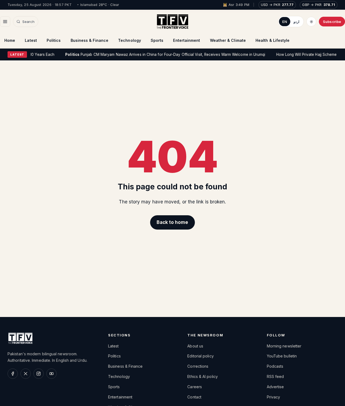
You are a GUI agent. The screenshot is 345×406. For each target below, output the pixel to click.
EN (284, 21)
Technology (129, 40)
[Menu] (5, 21)
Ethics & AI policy (202, 376)
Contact (194, 397)
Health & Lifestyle (273, 40)
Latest (31, 40)
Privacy (273, 397)
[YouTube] (51, 374)
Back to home (172, 222)
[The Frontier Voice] (172, 21)
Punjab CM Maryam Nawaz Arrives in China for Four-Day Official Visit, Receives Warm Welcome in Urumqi (162, 54)
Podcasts (275, 366)
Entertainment (186, 40)
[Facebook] (13, 374)
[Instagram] (38, 374)
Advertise (275, 386)
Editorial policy (200, 356)
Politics (54, 40)
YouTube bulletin (282, 356)
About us (195, 346)
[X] (25, 374)
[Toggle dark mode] (311, 21)
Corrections (197, 366)
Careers (194, 386)
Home (9, 40)
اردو (296, 21)
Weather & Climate (228, 40)
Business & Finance (90, 40)
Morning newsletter (284, 346)
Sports (157, 40)
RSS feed (275, 376)
